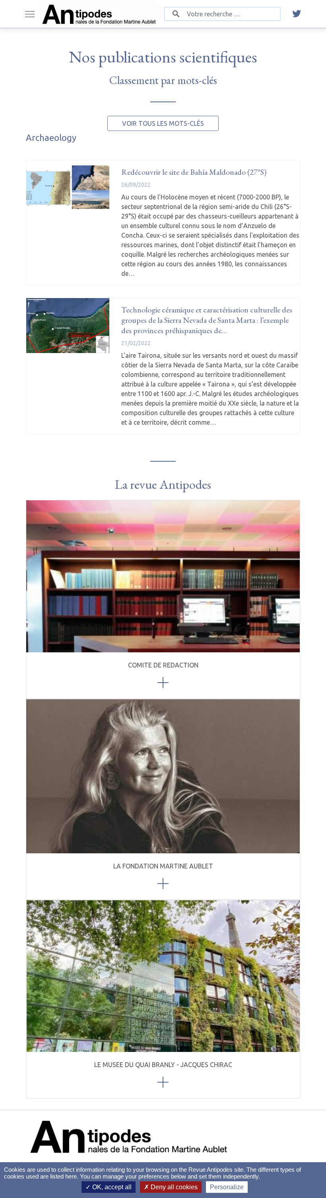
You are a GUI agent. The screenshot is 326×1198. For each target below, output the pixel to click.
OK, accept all (111, 1187)
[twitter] (296, 13)
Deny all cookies (173, 1187)
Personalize (227, 1187)
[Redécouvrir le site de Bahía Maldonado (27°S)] (67, 187)
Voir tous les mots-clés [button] (163, 123)
